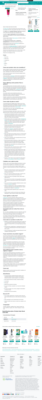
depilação (11, 128)
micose (12, 145)
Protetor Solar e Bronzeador (40, 359)
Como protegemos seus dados (22, 367)
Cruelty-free (5, 197)
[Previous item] (3, 337)
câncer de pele (17, 106)
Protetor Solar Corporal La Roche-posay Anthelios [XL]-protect (24, 350)
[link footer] (17, 394)
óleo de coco (5, 245)
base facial (17, 43)
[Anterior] (29, 24)
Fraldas (39, 361)
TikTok (30, 365)
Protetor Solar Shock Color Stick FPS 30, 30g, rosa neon (20, 14)
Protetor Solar (6, 28)
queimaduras (24, 105)
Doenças (11, 370)
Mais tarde (12, 8)
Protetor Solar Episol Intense (36, 350)
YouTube (30, 363)
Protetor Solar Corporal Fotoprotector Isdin (16, 349)
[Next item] (39, 337)
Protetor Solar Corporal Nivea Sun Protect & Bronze (28, 349)
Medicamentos (12, 358)
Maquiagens (40, 362)
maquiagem (5, 78)
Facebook (30, 360)
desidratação (10, 123)
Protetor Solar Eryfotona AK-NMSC (6, 349)
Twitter (30, 359)
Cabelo (39, 365)
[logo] (3, 2)
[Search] (28, 2)
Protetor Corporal (13, 319)
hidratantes (12, 75)
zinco (20, 89)
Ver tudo (38, 17)
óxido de (17, 89)
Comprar (5, 341)
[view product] (31, 22)
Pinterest (30, 364)
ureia (8, 121)
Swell (12, 317)
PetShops (39, 364)
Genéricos (11, 363)
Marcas (11, 371)
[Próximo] (38, 24)
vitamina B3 (17, 187)
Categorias (11, 361)
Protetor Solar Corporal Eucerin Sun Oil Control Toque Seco (9, 350)
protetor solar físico (13, 46)
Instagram (30, 361)
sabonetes (10, 184)
